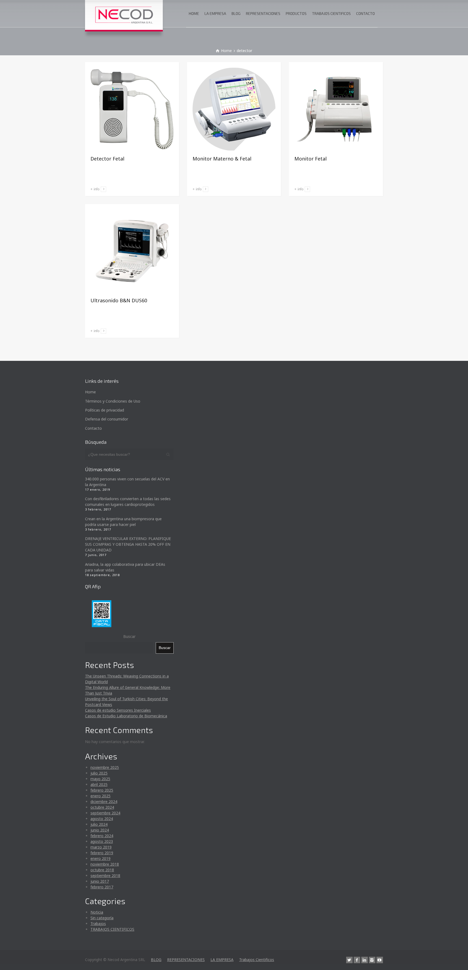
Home (90, 391)
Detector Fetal (107, 158)
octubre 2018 (102, 869)
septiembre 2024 (105, 812)
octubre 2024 (102, 807)
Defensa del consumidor (106, 419)
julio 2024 (99, 824)
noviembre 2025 (104, 767)
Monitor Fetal (310, 158)
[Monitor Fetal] (336, 109)
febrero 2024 (101, 835)
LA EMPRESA (215, 13)
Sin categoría (101, 917)
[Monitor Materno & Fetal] (234, 109)
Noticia (96, 912)
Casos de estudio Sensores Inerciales (118, 710)
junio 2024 (99, 830)
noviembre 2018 (104, 864)
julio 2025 (99, 773)
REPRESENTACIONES (263, 13)
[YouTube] (379, 960)
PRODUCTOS (296, 13)
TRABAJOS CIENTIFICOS (331, 13)
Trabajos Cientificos (256, 959)
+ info (94, 189)
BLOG (236, 13)
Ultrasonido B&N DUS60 (118, 300)
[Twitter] (349, 960)
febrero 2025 (101, 790)
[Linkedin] (364, 960)
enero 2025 (100, 795)
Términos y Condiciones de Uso (112, 401)
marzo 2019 (101, 847)
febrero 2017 (101, 886)
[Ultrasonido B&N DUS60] (132, 251)
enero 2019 (100, 858)
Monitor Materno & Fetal (222, 158)
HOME (194, 13)
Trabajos (98, 923)
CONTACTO (365, 13)
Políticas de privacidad (104, 410)
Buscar (129, 636)
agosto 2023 (101, 841)
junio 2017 (99, 881)
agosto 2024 (101, 818)
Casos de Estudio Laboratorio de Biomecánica (126, 715)
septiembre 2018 (105, 875)
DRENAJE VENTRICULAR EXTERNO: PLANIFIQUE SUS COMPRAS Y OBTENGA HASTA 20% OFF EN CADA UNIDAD (128, 544)
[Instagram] (372, 960)
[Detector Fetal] (132, 109)
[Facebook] (357, 960)
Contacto (93, 428)
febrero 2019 (101, 852)
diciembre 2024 (103, 801)
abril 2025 (99, 784)
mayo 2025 (100, 778)
